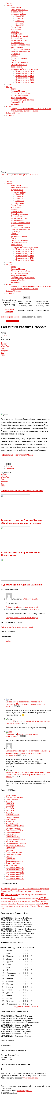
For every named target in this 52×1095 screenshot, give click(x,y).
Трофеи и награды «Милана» (23, 100)
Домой (4, 317)
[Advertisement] (26, 144)
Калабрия (38, 894)
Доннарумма (24, 891)
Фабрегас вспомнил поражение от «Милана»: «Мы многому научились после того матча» (25, 704)
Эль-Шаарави (31, 906)
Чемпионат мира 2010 (24, 71)
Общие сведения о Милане (22, 93)
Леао (12, 898)
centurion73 (10, 721)
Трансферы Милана (19, 65)
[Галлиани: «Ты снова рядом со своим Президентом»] (15, 548)
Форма (13, 89)
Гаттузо (14, 891)
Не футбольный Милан (20, 51)
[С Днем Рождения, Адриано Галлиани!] (15, 580)
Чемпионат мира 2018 (24, 76)
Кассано (43, 894)
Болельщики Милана (19, 10)
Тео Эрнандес (42, 904)
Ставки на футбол (13, 854)
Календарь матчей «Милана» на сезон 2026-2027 (31, 109)
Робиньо (10, 904)
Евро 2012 (19, 16)
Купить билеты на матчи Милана (24, 111)
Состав (9, 84)
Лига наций (11, 835)
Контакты (10, 115)
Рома (14, 904)
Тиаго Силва (4, 906)
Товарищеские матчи (19, 62)
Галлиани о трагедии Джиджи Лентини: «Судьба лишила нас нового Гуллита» (22, 521)
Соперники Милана (19, 58)
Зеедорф (38, 891)
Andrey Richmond (13, 772)
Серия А (14, 56)
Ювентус (40, 906)
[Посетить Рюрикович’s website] (9, 732)
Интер (27, 894)
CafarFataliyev (11, 751)
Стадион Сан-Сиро (18, 102)
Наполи (27, 901)
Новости (9, 5)
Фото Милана (16, 67)
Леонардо (19, 898)
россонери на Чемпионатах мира (24, 69)
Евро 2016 (19, 18)
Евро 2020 (19, 21)
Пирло (44, 901)
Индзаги (21, 894)
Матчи (8, 106)
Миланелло (15, 104)
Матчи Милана (17, 47)
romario (4, 335)
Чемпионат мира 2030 (24, 82)
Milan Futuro (16, 7)
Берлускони (44, 889)
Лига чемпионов (17, 43)
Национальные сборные (21, 49)
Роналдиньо (28, 904)
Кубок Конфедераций (19, 36)
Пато (33, 901)
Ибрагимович (9, 894)
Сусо (33, 904)
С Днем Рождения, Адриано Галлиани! (21, 584)
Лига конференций (14, 832)
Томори (11, 906)
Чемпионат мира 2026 (24, 80)
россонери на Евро (18, 14)
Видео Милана (17, 12)
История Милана (18, 91)
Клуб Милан (16, 29)
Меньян (35, 898)
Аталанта (20, 888)
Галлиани (10, 468)
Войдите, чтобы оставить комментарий (22, 607)
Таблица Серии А (13, 113)
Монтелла (14, 901)
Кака (32, 894)
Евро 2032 (10, 813)
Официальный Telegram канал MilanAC (17, 455)
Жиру (32, 891)
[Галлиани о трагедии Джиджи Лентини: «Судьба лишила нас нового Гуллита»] (15, 515)
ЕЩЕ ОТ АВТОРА (36, 491)
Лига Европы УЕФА (19, 40)
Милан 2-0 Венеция (9, 310)
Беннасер (36, 889)
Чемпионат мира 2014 (24, 73)
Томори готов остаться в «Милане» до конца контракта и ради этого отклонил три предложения (28, 753)
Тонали (16, 906)
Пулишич (4, 904)
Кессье (3, 898)
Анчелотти (14, 889)
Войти (8, 641)
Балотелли (28, 888)
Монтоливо (21, 901)
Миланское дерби (6, 901)
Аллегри (5, 888)
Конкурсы (15, 32)
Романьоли (20, 904)
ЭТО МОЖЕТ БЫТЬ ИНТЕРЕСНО (15, 491)
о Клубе (9, 87)
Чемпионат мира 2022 (24, 78)
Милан (43, 898)
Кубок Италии (16, 34)
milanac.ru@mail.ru (24, 1091)
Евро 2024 (19, 23)
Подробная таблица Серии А (26, 1006)
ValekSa (9, 702)
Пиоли (38, 901)
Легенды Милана (18, 38)
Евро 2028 (19, 25)
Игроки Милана (17, 27)
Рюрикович (10, 734)
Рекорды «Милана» (19, 98)
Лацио (8, 898)
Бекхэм (9, 466)
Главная (9, 3)
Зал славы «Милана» (19, 95)
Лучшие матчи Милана (20, 45)
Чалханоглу (22, 906)
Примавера (15, 54)
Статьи (13, 60)
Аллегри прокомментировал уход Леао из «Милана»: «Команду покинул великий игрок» (28, 774)
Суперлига (10, 859)
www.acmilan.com (30, 1078)
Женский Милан (12, 815)
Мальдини (26, 898)
